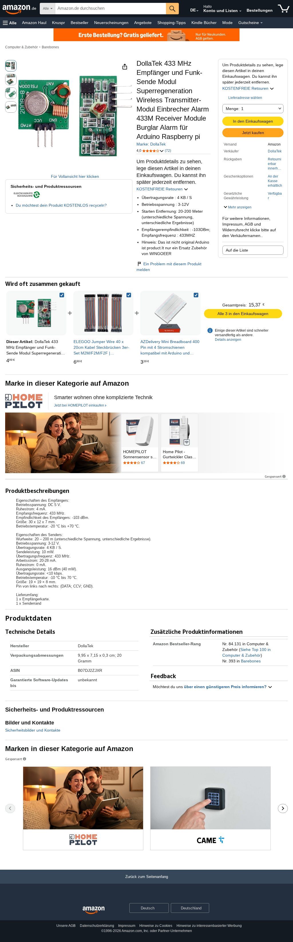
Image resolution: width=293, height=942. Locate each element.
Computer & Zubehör (21, 47)
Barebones (50, 47)
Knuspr (58, 22)
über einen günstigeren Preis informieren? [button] (226, 686)
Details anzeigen (228, 340)
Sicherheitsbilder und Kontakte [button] (32, 730)
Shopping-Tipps (171, 22)
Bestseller (79, 22)
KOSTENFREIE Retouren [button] (246, 88)
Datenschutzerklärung (97, 926)
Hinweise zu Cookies (155, 926)
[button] (9, 22)
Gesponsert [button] (273, 476)
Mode (227, 22)
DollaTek (275, 151)
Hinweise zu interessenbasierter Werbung (209, 926)
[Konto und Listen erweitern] (240, 11)
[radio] (10, 65)
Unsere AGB (66, 926)
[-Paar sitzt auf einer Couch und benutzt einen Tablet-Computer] (63, 443)
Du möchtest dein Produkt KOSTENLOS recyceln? (61, 205)
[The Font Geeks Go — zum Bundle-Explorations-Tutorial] (23, 401)
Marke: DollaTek (151, 144)
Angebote (143, 22)
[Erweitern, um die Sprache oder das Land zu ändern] (197, 10)
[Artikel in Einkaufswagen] (283, 8)
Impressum (126, 926)
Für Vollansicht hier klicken (75, 176)
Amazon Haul (34, 22)
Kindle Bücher (204, 22)
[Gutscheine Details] (261, 22)
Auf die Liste (237, 250)
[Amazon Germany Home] (93, 910)
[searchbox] (110, 8)
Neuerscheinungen (111, 22)
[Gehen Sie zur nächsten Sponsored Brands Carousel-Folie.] (283, 808)
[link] (103, 313)
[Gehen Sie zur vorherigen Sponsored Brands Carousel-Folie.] (10, 808)
